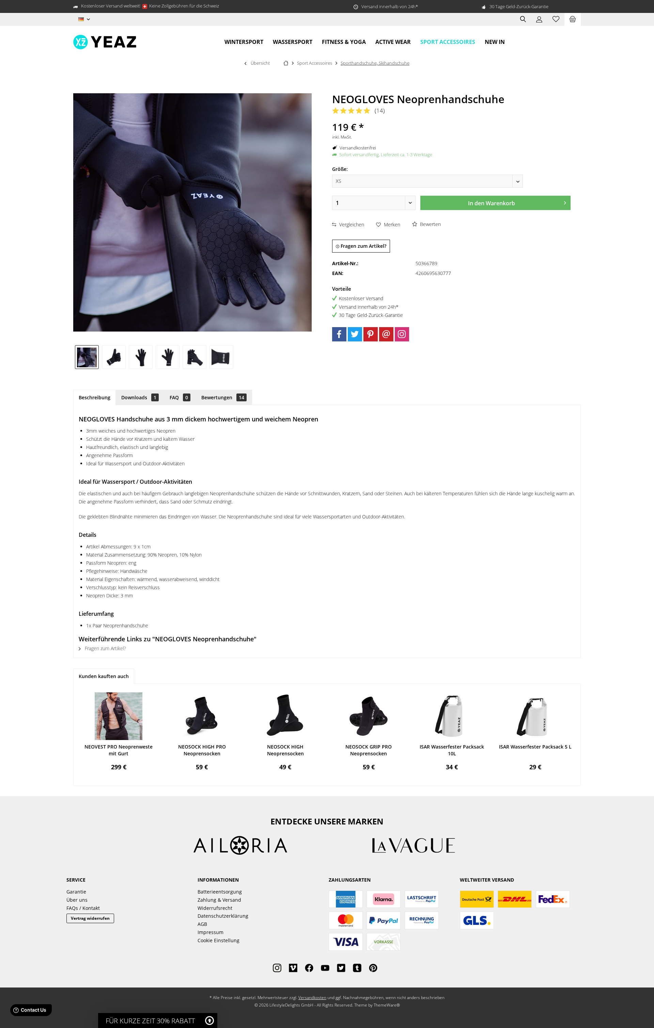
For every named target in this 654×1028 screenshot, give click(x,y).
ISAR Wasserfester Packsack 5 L (535, 746)
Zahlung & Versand (219, 900)
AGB (202, 924)
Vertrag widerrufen (90, 918)
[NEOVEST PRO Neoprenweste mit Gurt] (118, 716)
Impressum (210, 932)
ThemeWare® (387, 1005)
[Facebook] (339, 334)
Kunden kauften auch (104, 676)
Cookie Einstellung (218, 940)
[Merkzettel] (555, 19)
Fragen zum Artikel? (362, 246)
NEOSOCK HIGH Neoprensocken (285, 750)
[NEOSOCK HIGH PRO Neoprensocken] (202, 716)
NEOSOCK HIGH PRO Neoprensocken (202, 750)
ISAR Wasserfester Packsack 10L (452, 750)
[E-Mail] (386, 334)
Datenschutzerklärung (223, 916)
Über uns (77, 900)
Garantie (76, 891)
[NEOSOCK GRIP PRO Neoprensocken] (368, 716)
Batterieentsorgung (220, 891)
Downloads (138, 397)
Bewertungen (222, 397)
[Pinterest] (370, 334)
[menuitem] (572, 19)
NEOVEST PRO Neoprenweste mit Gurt (118, 750)
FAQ (179, 397)
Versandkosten (312, 997)
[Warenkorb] (573, 19)
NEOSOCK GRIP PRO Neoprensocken (368, 750)
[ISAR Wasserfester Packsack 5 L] (535, 716)
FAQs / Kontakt (83, 908)
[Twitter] (355, 334)
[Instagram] (402, 334)
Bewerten (430, 224)
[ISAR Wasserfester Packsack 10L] (452, 716)
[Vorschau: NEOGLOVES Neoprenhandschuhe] (87, 357)
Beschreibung (94, 397)
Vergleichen (351, 224)
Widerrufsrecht (215, 908)
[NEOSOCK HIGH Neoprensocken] (285, 716)
